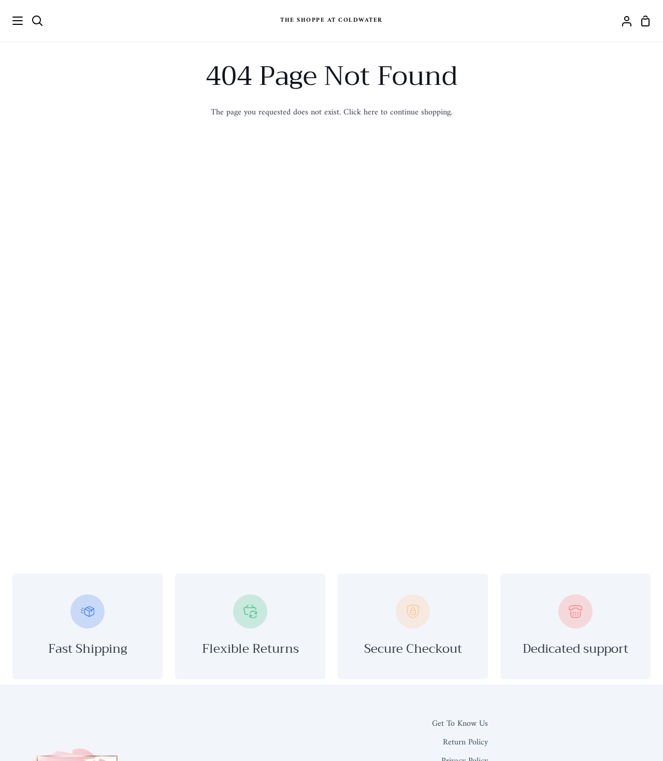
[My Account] (622, 20)
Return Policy (465, 742)
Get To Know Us (460, 723)
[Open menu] (12, 20)
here (371, 112)
